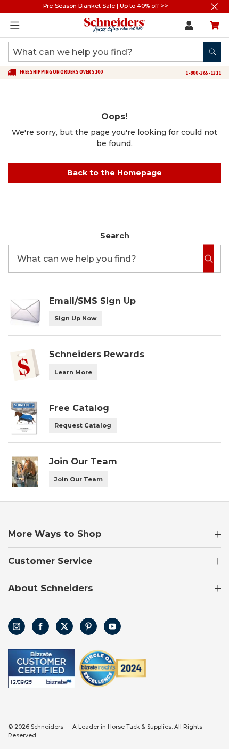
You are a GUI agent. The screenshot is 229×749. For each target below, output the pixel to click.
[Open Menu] (15, 25)
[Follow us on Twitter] (64, 626)
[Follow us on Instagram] (16, 626)
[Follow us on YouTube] (112, 626)
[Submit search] (212, 52)
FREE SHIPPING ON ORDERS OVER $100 (61, 72)
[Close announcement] (214, 6)
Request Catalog (82, 425)
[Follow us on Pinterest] (88, 626)
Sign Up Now (75, 318)
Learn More (73, 372)
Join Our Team (78, 479)
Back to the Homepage (114, 173)
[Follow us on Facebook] (40, 626)
